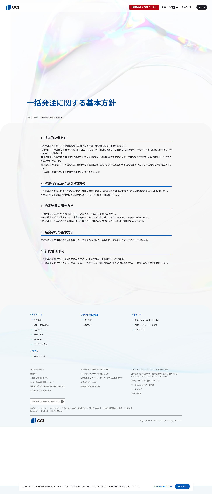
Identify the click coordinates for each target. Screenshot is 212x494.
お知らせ (34, 351)
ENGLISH (187, 7)
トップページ (32, 117)
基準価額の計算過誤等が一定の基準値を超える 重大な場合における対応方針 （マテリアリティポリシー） (154, 375)
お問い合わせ (136, 393)
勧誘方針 (33, 374)
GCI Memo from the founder (146, 320)
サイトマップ (136, 389)
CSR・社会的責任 (41, 324)
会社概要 (38, 320)
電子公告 (38, 329)
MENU (202, 7)
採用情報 (38, 339)
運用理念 (88, 324)
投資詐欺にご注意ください (144, 7)
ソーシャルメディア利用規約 (142, 385)
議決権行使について (88, 382)
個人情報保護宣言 (37, 369)
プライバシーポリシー (162, 486)
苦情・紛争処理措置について (41, 382)
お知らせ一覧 (39, 356)
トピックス (136, 314)
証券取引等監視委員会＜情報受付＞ (46, 401)
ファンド (88, 320)
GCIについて (36, 314)
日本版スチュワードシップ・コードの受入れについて (102, 378)
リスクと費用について (39, 378)
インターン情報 (40, 344)
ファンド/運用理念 (89, 314)
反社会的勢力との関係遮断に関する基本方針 (47, 386)
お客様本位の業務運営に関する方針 (95, 369)
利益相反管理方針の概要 (90, 386)
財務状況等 (38, 334)
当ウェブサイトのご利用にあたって (145, 380)
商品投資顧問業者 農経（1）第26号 (117, 408)
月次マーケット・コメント (146, 324)
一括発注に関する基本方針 (40, 390)
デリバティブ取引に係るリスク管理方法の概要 (149, 369)
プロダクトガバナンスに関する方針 (95, 374)
